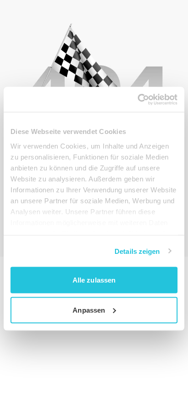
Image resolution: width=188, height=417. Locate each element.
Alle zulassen (94, 280)
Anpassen (89, 310)
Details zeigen (137, 251)
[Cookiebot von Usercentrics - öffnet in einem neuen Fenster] (138, 99)
